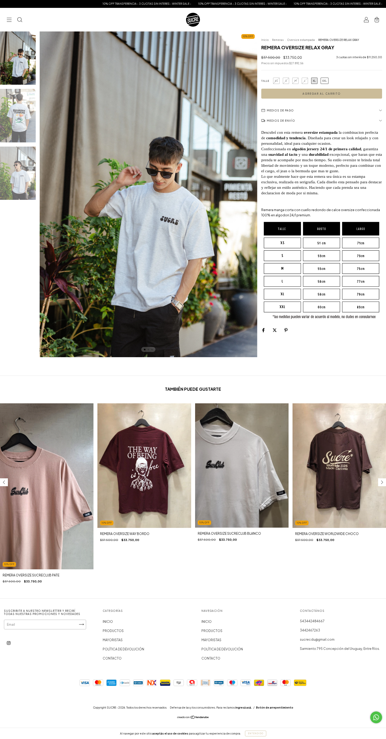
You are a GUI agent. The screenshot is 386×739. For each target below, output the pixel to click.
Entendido (255, 733)
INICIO (108, 622)
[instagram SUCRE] (8, 643)
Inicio (265, 39)
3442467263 (310, 630)
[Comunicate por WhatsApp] (376, 717)
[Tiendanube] (193, 718)
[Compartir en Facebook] (263, 330)
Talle (265, 81)
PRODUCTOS (113, 631)
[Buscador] (19, 20)
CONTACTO (112, 658)
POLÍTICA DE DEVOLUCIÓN (123, 649)
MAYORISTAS (113, 640)
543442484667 (312, 621)
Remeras (278, 39)
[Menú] (9, 20)
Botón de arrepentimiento (274, 707)
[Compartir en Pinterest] (286, 330)
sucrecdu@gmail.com (317, 639)
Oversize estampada (301, 39)
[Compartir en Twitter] (275, 330)
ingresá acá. (243, 707)
